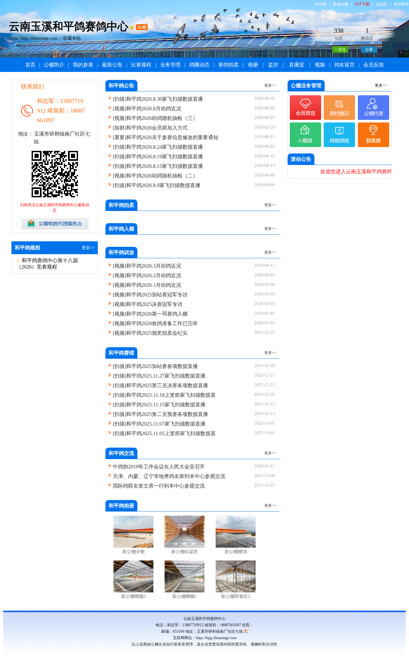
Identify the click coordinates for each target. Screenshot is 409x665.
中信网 (320, 4)
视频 (320, 64)
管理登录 (401, 4)
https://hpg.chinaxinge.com (33, 38)
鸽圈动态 (199, 64)
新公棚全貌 (133, 551)
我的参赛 (83, 64)
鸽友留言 (344, 64)
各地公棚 (340, 4)
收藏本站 (72, 38)
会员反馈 (373, 64)
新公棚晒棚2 (133, 596)
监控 (273, 64)
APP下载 (361, 4)
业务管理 (170, 64)
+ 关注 (340, 49)
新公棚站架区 (184, 551)
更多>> (88, 247)
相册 (253, 64)
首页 (30, 64)
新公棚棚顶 (236, 551)
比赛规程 (141, 64)
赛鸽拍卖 (228, 64)
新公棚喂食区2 (235, 596)
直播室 (296, 64)
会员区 (381, 4)
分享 (369, 49)
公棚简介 (54, 64)
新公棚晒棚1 (184, 596)
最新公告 (112, 64)
